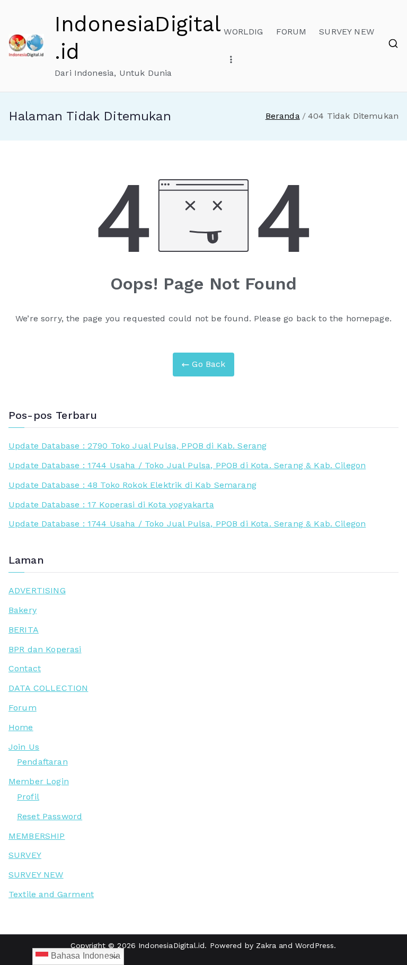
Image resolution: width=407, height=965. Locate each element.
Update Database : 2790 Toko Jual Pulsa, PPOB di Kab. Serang (137, 446)
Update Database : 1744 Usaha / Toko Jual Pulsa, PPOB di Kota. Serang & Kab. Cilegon (187, 465)
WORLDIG (243, 32)
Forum (22, 708)
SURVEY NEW (346, 32)
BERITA (23, 630)
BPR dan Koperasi (45, 649)
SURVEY (24, 855)
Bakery (22, 610)
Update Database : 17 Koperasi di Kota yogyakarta (111, 504)
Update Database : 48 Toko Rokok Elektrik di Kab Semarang (132, 485)
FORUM (291, 32)
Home (20, 727)
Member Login (38, 781)
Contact (24, 668)
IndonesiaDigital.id (171, 945)
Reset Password (49, 816)
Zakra (266, 945)
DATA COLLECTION (48, 688)
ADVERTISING (37, 590)
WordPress (314, 945)
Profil (28, 797)
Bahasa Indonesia (84, 955)
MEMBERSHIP (36, 836)
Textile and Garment (51, 894)
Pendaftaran (42, 762)
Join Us (23, 747)
